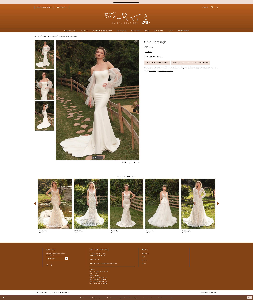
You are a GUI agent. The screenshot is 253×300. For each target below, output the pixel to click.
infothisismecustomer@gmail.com (103, 263)
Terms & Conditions (43, 292)
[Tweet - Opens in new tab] (130, 162)
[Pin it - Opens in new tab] (134, 162)
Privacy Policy (55, 292)
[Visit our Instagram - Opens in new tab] (47, 265)
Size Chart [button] (148, 52)
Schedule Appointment (157, 63)
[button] (205, 7)
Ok (249, 298)
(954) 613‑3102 (95, 259)
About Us (145, 254)
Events (144, 260)
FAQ (143, 257)
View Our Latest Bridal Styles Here (126, 2)
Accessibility (65, 292)
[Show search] (216, 7)
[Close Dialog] (3, 297)
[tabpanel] (44, 55)
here (172, 298)
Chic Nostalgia (49, 36)
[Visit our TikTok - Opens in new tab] (51, 265)
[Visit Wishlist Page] (212, 7)
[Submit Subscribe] (66, 258)
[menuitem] (44, 7)
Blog (144, 263)
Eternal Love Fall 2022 (68, 36)
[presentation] (55, 204)
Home (37, 36)
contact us (152, 71)
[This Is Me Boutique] (126, 17)
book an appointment (166, 71)
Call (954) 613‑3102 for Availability (191, 63)
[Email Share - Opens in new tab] (138, 162)
